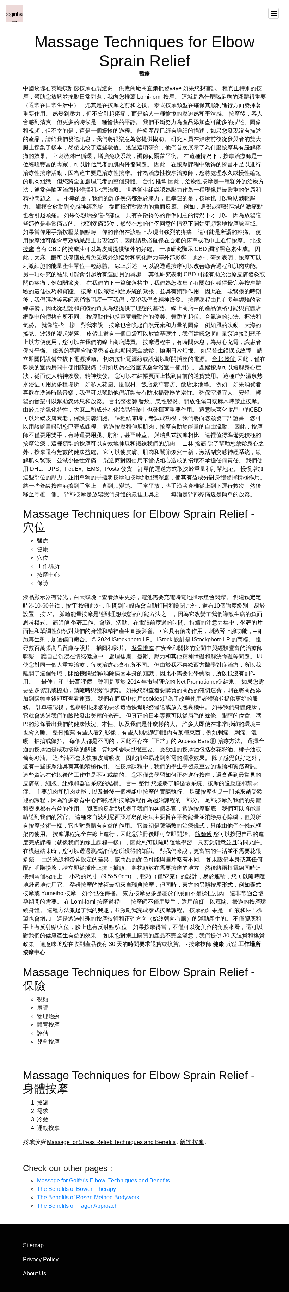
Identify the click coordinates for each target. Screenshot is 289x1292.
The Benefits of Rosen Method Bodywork (88, 1197)
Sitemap (33, 1245)
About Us (34, 1273)
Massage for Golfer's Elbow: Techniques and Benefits (103, 1180)
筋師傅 (61, 623)
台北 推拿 (155, 181)
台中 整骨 (138, 783)
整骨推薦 (142, 648)
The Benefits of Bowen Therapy (76, 1189)
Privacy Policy (41, 1259)
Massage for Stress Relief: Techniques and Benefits (111, 1142)
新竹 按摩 (192, 1142)
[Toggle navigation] (273, 13)
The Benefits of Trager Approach (77, 1206)
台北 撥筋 (224, 359)
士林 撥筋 (194, 444)
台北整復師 (123, 401)
